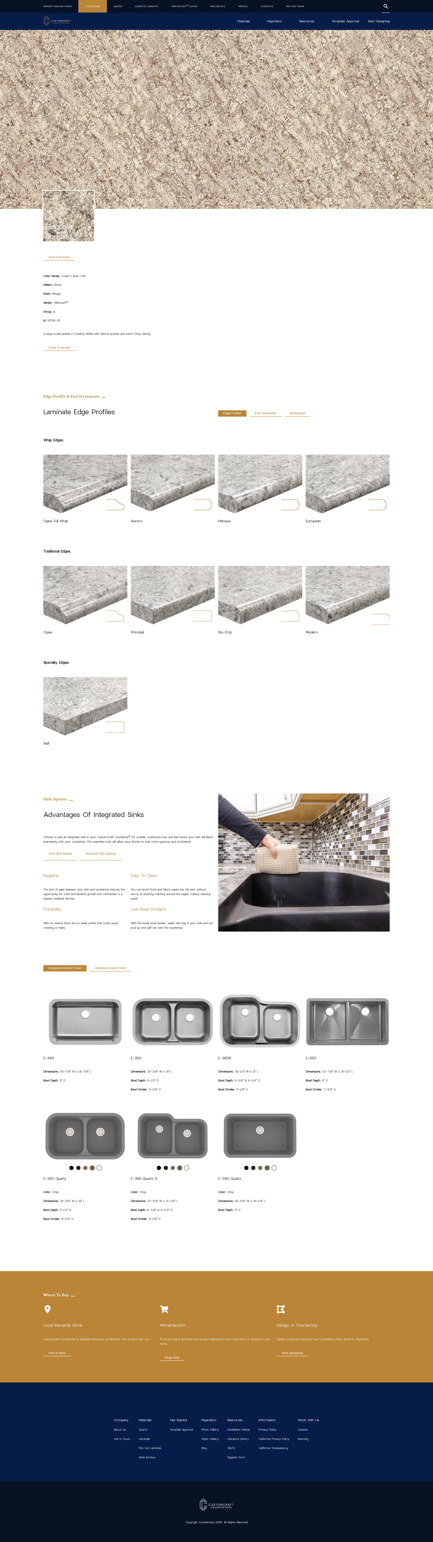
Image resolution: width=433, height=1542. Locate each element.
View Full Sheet (59, 257)
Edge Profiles (232, 413)
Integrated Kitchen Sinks (64, 968)
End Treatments (265, 413)
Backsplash (297, 413)
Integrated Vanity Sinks (110, 968)
